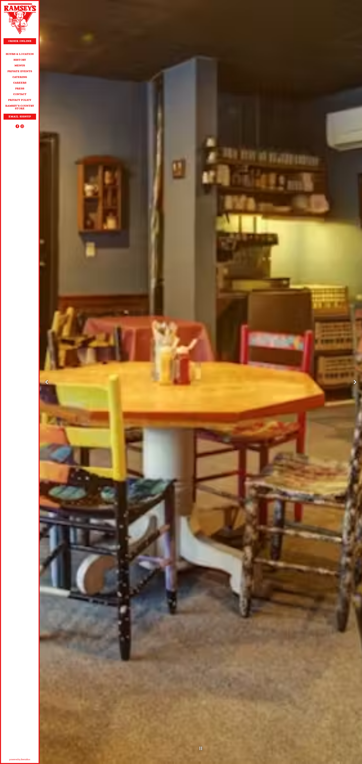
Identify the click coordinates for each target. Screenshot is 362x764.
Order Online (22, 41)
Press (19, 88)
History (20, 60)
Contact (20, 94)
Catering (19, 77)
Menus (20, 65)
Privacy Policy (19, 100)
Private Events (19, 71)
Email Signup (20, 116)
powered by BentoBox (24, 759)
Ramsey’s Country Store (19, 107)
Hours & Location (20, 54)
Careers (19, 82)
